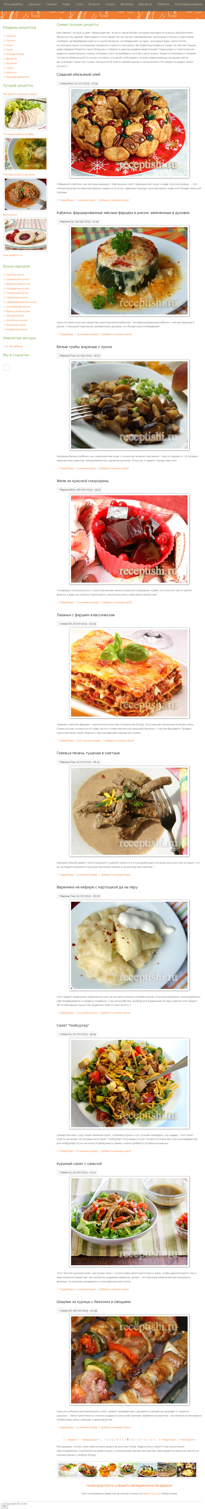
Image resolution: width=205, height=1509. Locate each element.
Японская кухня (16, 324)
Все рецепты (13, 4)
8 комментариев (87, 1151)
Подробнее (66, 200)
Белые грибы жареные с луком (84, 347)
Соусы (110, 4)
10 (139, 1439)
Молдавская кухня (17, 288)
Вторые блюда (15, 54)
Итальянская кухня (18, 306)
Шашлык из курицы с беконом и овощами (94, 1302)
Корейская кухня (16, 329)
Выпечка (127, 4)
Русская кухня (15, 274)
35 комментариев (88, 334)
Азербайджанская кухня (21, 302)
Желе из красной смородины (83, 481)
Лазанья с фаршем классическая (86, 615)
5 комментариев (87, 1427)
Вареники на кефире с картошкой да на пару (97, 887)
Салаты (51, 4)
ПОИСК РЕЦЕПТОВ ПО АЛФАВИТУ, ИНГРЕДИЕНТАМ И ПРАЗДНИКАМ (129, 1485)
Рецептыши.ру (152, 1493)
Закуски (34, 4)
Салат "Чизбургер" (73, 1025)
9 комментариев (87, 874)
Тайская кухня (15, 315)
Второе (94, 4)
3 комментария (86, 200)
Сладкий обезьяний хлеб (78, 74)
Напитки (164, 4)
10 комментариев (88, 602)
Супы (79, 4)
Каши (66, 4)
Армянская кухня (17, 297)
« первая (71, 1439)
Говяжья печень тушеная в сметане (88, 753)
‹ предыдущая (89, 1439)
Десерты (145, 4)
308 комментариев (89, 740)
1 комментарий (86, 1289)
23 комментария (87, 1012)
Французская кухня (18, 311)
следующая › (169, 1439)
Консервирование (188, 4)
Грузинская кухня (17, 292)
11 (145, 1439)
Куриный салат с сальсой (79, 1164)
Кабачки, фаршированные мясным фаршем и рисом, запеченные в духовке (123, 213)
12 (151, 1439)
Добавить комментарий (114, 200)
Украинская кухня (17, 279)
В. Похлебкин (14, 346)
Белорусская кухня (18, 283)
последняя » (188, 1439)
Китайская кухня (16, 320)
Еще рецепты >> (13, 255)
